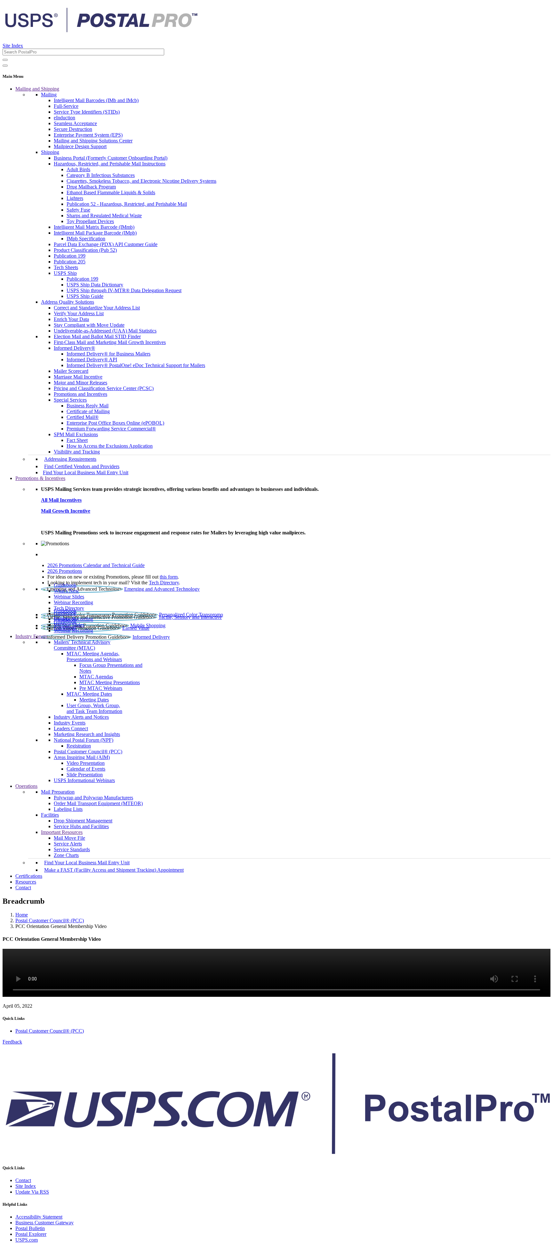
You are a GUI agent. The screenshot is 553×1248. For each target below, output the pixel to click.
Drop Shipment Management (83, 820)
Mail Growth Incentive (65, 511)
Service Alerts (68, 843)
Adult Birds (78, 169)
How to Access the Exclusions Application (110, 446)
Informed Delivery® (74, 348)
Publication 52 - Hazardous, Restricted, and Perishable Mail (127, 204)
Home (21, 914)
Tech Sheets (66, 267)
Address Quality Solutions (67, 302)
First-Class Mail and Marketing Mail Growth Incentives (110, 342)
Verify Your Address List (79, 313)
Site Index (13, 45)
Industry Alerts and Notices (81, 717)
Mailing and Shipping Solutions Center (93, 140)
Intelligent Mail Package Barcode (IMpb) (95, 233)
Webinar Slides (69, 596)
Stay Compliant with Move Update (89, 325)
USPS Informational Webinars (84, 780)
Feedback (12, 1041)
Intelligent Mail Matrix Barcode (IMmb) (94, 227)
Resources (25, 881)
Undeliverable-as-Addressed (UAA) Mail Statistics (105, 330)
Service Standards (72, 849)
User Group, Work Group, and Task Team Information (94, 708)
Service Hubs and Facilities (81, 826)
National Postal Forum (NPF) (83, 740)
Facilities (50, 815)
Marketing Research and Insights (87, 734)
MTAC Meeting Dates (89, 694)
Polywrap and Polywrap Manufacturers (93, 797)
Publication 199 (69, 256)
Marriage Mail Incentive (78, 377)
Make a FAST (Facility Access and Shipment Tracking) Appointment (114, 870)
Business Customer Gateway (44, 1222)
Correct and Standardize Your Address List (97, 307)
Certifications (28, 876)
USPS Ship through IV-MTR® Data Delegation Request (124, 290)
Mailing (49, 94)
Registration (79, 745)
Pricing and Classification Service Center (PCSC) (104, 388)
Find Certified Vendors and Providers (81, 466)
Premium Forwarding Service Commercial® (111, 428)
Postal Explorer (30, 1234)
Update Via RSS (32, 1192)
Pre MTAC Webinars (100, 688)
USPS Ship (65, 273)
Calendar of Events (86, 769)
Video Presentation (86, 763)
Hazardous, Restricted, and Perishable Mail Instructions (109, 163)
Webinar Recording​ (73, 602)
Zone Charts (66, 855)
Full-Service (66, 106)
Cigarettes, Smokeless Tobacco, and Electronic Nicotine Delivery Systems (141, 181)
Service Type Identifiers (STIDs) (87, 112)
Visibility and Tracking (77, 451)
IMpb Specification (86, 238)
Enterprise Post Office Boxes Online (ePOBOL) (115, 423)
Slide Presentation (85, 774)
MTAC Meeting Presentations (109, 682)
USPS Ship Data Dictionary (95, 284)
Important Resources (62, 832)
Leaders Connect (71, 728)
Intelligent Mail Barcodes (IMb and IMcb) (96, 100)
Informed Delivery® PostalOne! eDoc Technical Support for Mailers (136, 365)
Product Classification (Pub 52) (85, 250)
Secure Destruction (73, 129)
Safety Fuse (78, 209)
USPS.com (26, 1240)
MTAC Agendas (96, 676)
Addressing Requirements (70, 459)
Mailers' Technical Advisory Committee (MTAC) (82, 645)
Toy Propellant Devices (90, 221)
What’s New (66, 591)
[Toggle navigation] (5, 66)
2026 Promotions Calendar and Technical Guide (96, 565)
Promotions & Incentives (40, 478)
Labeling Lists (68, 809)
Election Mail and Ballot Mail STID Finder (97, 336)
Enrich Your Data (71, 319)
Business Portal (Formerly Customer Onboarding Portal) (110, 158)
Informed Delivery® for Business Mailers (108, 353)
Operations (26, 786)
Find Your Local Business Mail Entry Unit (85, 472)
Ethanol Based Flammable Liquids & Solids (111, 192)
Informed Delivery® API (92, 359)
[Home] (101, 30)
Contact (23, 887)
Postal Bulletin (30, 1228)
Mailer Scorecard (71, 371)
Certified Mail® (83, 417)
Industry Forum (31, 636)
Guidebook (65, 585)
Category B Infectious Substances (101, 175)
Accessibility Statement (38, 1217)
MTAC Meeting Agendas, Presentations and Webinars (94, 656)
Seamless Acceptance (75, 123)
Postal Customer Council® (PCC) (88, 751)
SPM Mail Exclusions (76, 434)
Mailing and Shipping (37, 89)
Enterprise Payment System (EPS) (88, 135)
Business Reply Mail (87, 405)
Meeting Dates (94, 699)
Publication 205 (69, 261)
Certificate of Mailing (88, 411)
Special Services (70, 400)
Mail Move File (69, 838)
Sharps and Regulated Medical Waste (104, 215)
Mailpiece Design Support (80, 146)
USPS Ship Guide (85, 296)
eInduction (64, 117)
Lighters (75, 198)
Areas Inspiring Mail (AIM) (82, 757)
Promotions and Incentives (80, 394)
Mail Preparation (58, 792)
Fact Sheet (77, 440)
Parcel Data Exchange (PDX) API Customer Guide (105, 244)
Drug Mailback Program (91, 186)
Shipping (50, 152)
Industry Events (69, 722)
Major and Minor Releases (80, 382)
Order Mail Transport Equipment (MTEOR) (98, 803)
